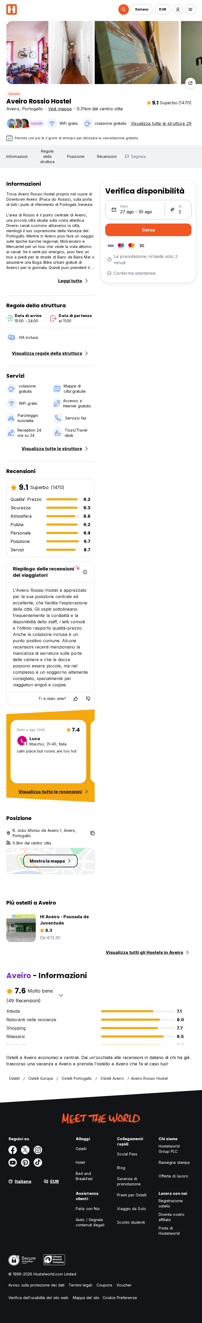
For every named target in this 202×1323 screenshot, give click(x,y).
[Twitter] (25, 1150)
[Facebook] (12, 1150)
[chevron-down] (61, 995)
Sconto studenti (131, 1222)
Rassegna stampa (174, 1162)
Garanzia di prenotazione (129, 1181)
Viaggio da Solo (131, 1208)
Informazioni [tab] (17, 156)
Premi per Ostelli (132, 1195)
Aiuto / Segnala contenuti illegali (90, 1222)
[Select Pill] (123, 9)
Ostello (14, 94)
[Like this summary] (75, 698)
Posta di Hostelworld (169, 1231)
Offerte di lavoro (173, 1176)
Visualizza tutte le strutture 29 (161, 123)
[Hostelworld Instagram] (38, 1150)
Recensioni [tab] (107, 156)
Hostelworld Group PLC (169, 1149)
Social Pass (127, 1154)
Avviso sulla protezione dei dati (36, 1285)
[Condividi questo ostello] (190, 83)
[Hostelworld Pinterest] (25, 1162)
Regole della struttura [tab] (47, 156)
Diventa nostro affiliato (171, 1217)
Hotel (80, 1162)
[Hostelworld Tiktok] (38, 1162)
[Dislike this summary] (88, 698)
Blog (121, 1167)
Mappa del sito (86, 1297)
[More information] (85, 572)
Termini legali (80, 1285)
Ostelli (81, 1148)
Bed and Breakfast (84, 1176)
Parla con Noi (88, 1208)
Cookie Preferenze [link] (120, 1297)
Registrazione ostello (171, 1203)
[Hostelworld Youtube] (12, 1162)
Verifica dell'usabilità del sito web (38, 1297)
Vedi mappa (60, 108)
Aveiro (12, 108)
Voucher (124, 1285)
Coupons (105, 1285)
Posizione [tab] (75, 156)
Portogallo (32, 108)
